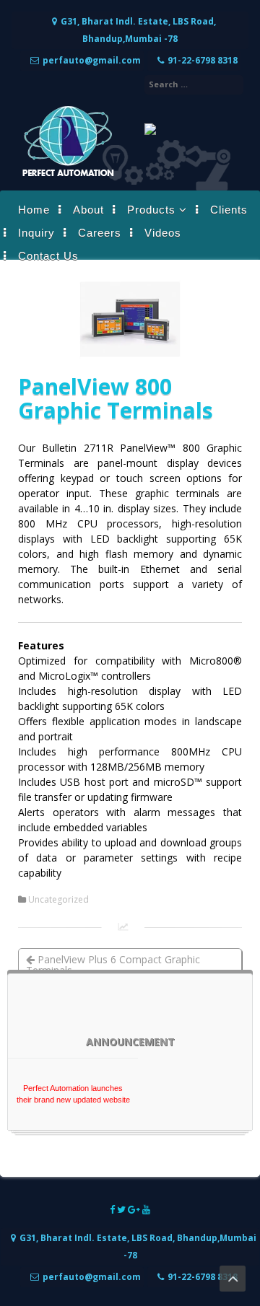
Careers (99, 233)
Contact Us (48, 256)
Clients (229, 209)
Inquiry (36, 233)
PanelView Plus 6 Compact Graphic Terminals (113, 964)
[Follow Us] (113, 1209)
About (88, 209)
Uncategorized (58, 900)
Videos (162, 233)
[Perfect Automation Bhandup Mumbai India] (67, 176)
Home (34, 209)
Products (151, 209)
